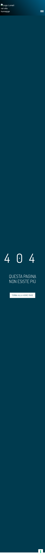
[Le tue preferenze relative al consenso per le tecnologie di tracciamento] (40, 551)
